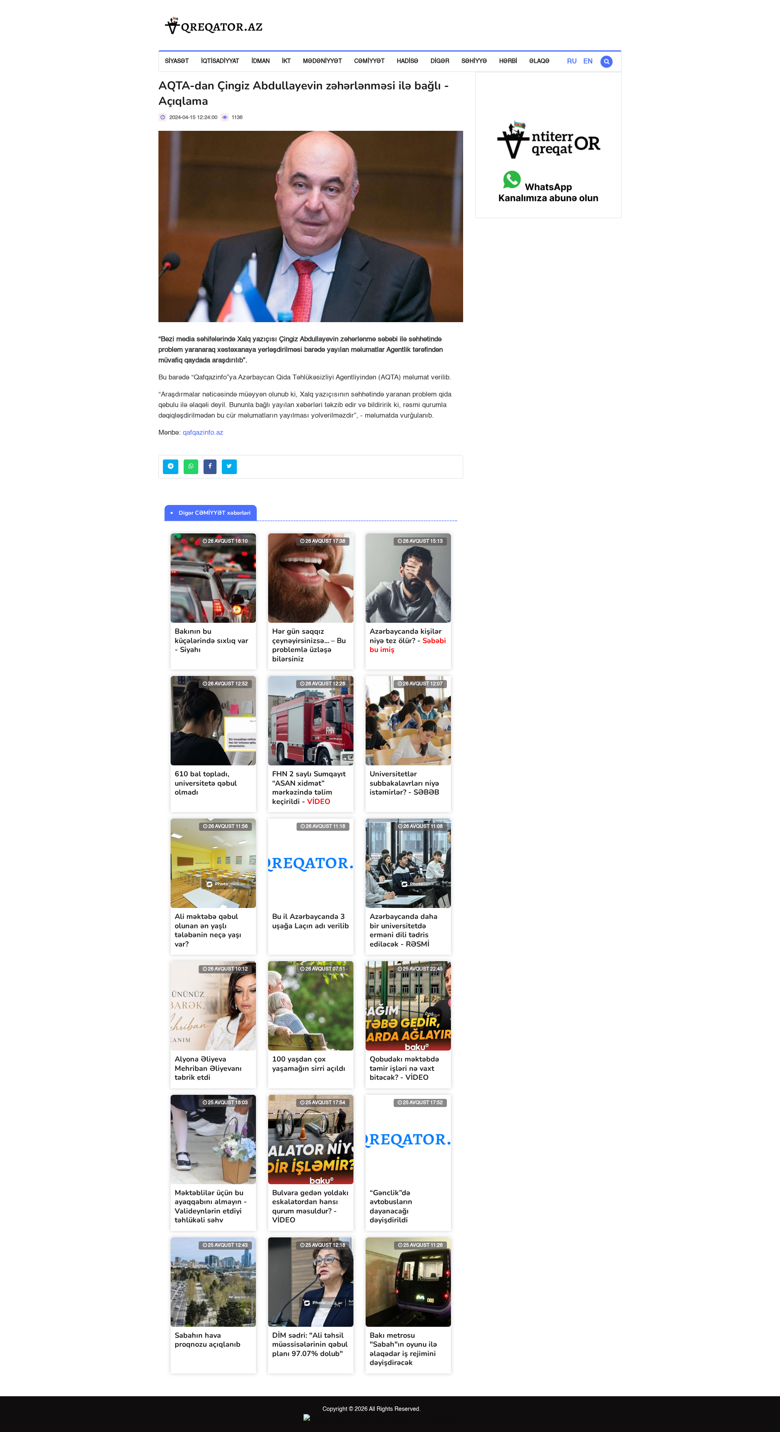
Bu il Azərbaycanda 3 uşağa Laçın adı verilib (310, 921)
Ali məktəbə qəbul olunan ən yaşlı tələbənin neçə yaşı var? (208, 930)
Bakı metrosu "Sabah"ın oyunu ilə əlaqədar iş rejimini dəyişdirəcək (403, 1349)
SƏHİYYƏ (474, 61)
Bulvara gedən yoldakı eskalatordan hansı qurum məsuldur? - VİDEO (310, 1206)
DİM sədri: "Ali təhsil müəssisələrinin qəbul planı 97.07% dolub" (310, 1344)
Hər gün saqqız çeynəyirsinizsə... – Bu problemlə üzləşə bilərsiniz (309, 645)
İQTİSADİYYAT (220, 61)
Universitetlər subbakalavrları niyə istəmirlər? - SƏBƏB (404, 783)
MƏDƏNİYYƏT (322, 61)
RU (572, 61)
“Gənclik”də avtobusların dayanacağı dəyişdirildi (391, 1206)
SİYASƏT (177, 61)
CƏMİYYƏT (369, 61)
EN (588, 61)
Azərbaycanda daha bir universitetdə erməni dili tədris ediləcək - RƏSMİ (404, 930)
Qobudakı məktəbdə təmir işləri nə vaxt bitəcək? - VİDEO (404, 1068)
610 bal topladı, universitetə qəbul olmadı (206, 783)
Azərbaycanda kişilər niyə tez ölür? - (408, 640)
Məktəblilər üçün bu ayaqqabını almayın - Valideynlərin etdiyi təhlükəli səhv (211, 1206)
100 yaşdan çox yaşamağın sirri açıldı (308, 1063)
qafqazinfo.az (203, 432)
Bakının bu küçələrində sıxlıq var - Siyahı (211, 640)
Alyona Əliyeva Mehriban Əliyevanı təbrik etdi (208, 1068)
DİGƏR (440, 61)
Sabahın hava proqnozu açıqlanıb (207, 1340)
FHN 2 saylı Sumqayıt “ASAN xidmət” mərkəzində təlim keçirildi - (309, 787)
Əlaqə (539, 61)
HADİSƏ (407, 61)
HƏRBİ (508, 61)
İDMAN (260, 61)
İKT (286, 61)
